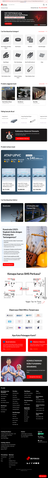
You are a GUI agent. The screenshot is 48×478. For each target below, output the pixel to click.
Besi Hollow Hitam (4, 394)
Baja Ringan (27, 391)
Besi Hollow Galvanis (5, 402)
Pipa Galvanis (3, 400)
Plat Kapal (15, 395)
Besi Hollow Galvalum (28, 393)
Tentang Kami (3, 456)
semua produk (41, 83)
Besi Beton (15, 414)
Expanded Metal (16, 409)
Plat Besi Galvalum (16, 405)
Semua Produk (5, 7)
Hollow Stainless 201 (40, 408)
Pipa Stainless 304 (39, 418)
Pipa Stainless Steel (39, 414)
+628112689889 (43, 7)
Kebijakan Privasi (12, 460)
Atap (37, 391)
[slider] (45, 288)
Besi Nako (14, 422)
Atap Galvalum (27, 404)
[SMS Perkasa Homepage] (4, 5)
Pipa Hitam (3, 398)
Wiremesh (3, 407)
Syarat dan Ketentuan (13, 462)
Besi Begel (3, 411)
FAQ (10, 458)
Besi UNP (26, 418)
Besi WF (26, 414)
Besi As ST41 (15, 418)
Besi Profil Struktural (27, 408)
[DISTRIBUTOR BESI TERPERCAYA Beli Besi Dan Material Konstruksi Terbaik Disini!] (24, 18)
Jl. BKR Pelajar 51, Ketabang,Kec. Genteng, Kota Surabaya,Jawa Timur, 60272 (27, 435)
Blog (2, 460)
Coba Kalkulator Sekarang (22, 138)
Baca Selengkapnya (8, 264)
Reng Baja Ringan (27, 397)
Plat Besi (15, 391)
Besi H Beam (26, 416)
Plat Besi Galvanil (16, 407)
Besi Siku (26, 412)
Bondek (25, 402)
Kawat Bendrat (4, 409)
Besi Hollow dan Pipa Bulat (5, 392)
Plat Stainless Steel (39, 397)
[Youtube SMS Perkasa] (36, 463)
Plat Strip (14, 416)
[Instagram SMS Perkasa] (38, 463)
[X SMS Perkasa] (34, 463)
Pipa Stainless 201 (39, 416)
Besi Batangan (16, 412)
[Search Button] (44, 5)
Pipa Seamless (3, 396)
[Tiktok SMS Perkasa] (30, 463)
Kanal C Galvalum (27, 395)
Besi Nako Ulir (15, 424)
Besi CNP (26, 410)
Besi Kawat (4, 405)
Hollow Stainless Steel (40, 405)
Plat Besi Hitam (16, 393)
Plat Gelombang (28, 400)
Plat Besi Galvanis (16, 399)
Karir (2, 458)
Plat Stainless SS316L (40, 401)
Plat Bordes (15, 397)
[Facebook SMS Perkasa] (32, 463)
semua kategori (41, 31)
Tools (10, 466)
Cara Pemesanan (12, 464)
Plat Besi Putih (15, 403)
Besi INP (26, 420)
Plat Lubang (15, 401)
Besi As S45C (15, 420)
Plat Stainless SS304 (40, 399)
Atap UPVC (38, 393)
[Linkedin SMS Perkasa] (27, 463)
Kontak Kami (11, 456)
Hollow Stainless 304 (40, 410)
